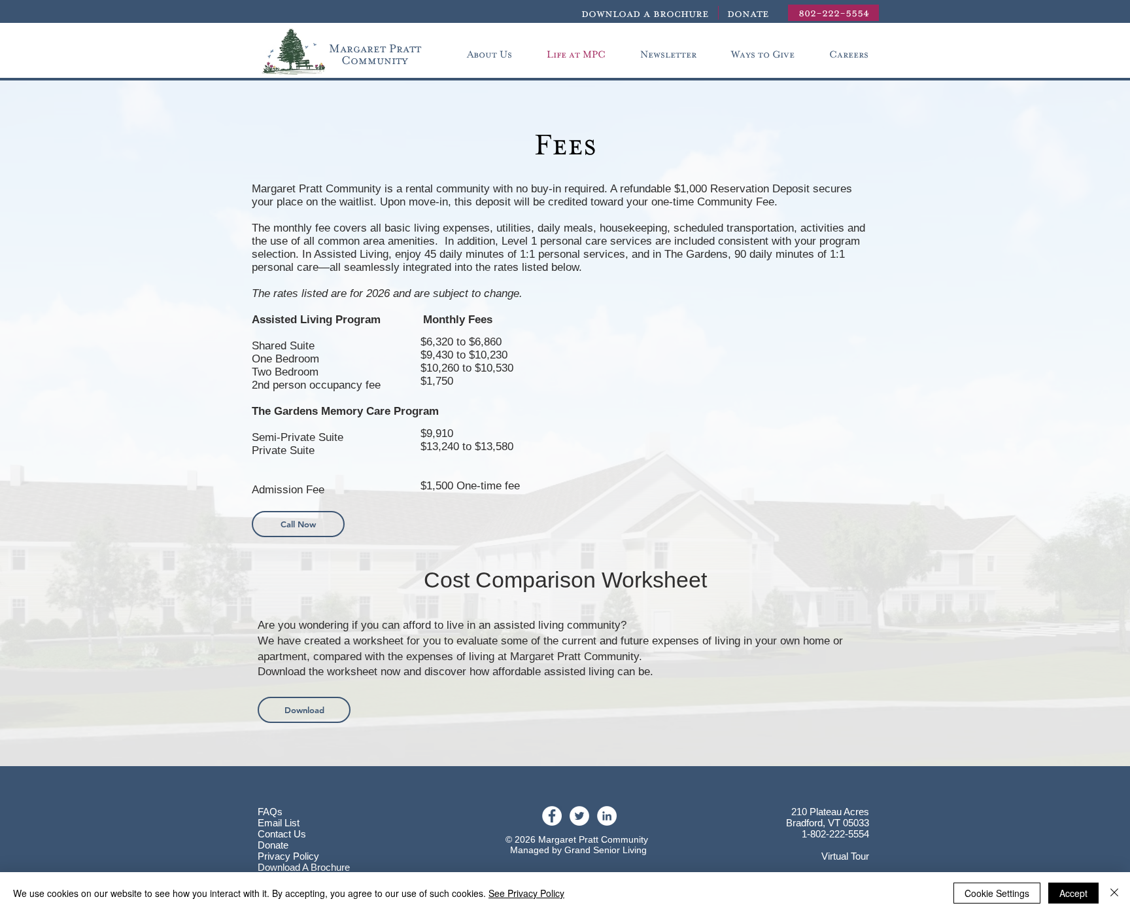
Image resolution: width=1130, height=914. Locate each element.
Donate (273, 845)
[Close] (1114, 893)
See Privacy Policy (526, 893)
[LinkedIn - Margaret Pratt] (607, 816)
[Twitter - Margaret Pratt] (579, 816)
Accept (1073, 893)
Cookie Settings (997, 893)
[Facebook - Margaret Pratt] (552, 816)
